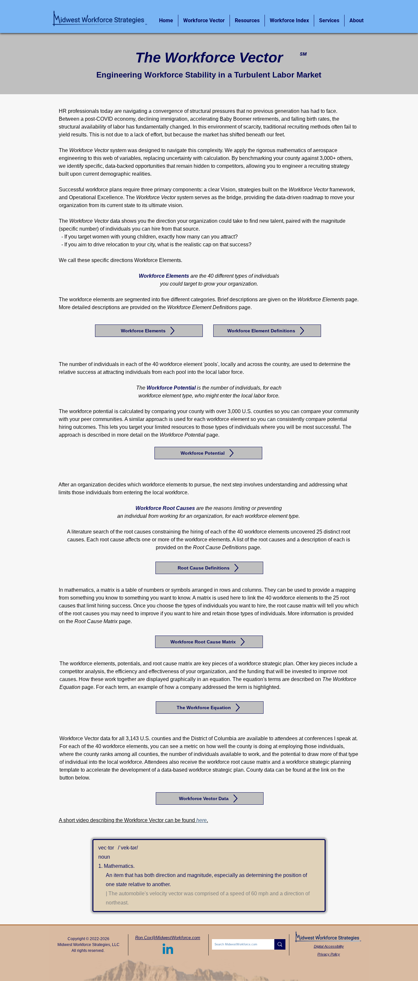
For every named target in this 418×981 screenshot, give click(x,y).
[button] (356, 20)
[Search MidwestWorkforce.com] (279, 944)
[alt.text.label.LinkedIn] (167, 949)
